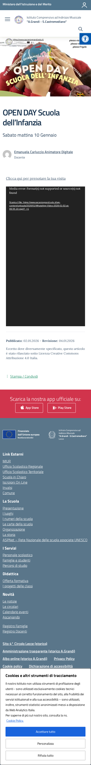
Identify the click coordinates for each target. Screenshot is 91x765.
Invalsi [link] (7, 487)
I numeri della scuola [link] (18, 518)
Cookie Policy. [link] (15, 720)
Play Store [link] (64, 407)
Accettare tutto (45, 731)
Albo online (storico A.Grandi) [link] (25, 658)
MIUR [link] (7, 461)
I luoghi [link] (8, 513)
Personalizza (45, 743)
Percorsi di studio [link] (15, 565)
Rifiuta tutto (45, 755)
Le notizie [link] (10, 601)
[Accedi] (84, 5)
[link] (85, 39)
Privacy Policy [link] (64, 658)
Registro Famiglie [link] (15, 626)
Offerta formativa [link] (15, 580)
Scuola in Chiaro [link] (14, 477)
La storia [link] (9, 534)
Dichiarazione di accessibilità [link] (51, 666)
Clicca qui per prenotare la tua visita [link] (36, 178)
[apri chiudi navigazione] (7, 19)
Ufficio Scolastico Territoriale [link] (23, 471)
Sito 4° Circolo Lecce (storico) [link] (25, 643)
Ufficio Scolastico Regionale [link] (23, 466)
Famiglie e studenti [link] (16, 560)
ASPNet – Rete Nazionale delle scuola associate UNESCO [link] (45, 540)
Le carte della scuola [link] (18, 524)
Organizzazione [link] (14, 529)
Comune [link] (9, 493)
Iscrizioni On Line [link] (15, 482)
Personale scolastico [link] (17, 555)
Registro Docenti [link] (15, 631)
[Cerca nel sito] (80, 29)
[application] (45, 256)
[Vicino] (86, 672)
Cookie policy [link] (12, 666)
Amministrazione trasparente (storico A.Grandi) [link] (39, 651)
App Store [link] (32, 407)
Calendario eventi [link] (15, 611)
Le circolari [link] (10, 606)
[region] (45, 716)
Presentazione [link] (13, 508)
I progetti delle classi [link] (18, 586)
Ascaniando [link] (11, 617)
